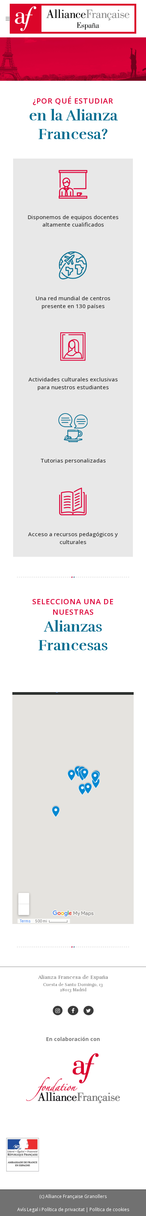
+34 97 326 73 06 (73, 995)
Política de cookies (109, 1209)
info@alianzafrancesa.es (73, 1000)
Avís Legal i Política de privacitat (51, 1209)
